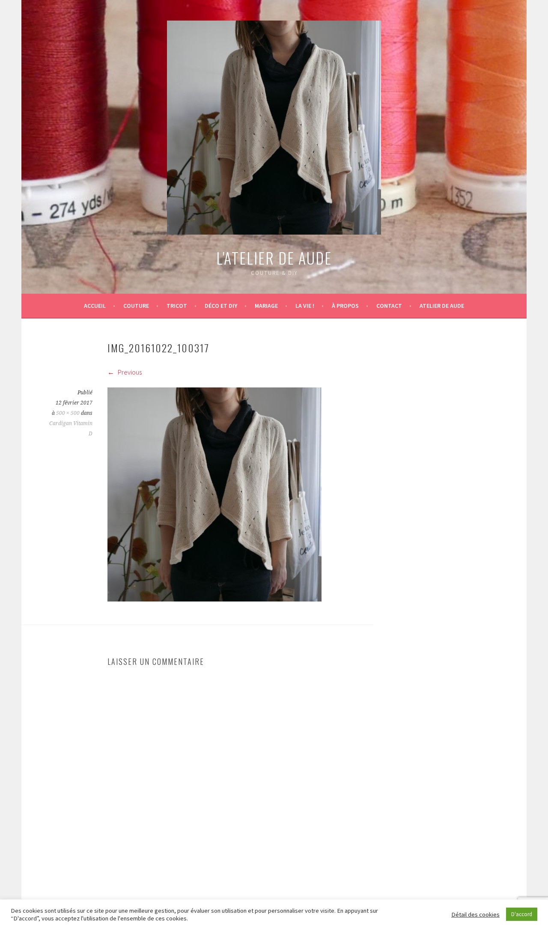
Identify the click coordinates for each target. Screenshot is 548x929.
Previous (129, 372)
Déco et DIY (221, 306)
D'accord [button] (521, 914)
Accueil (95, 306)
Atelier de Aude (442, 306)
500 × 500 (68, 413)
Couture (136, 306)
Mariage (266, 306)
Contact (389, 306)
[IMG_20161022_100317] (214, 599)
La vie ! (304, 306)
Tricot (177, 306)
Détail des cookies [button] (475, 914)
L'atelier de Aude (274, 257)
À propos (345, 306)
